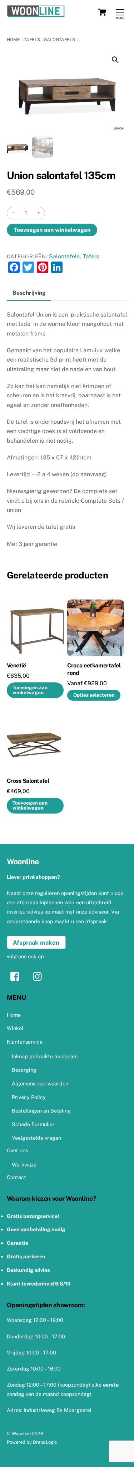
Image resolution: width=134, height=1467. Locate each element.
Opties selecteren (94, 695)
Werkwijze (24, 1165)
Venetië (16, 665)
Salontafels (59, 39)
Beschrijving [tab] (29, 292)
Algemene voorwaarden (40, 1083)
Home (13, 39)
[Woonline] (65, 12)
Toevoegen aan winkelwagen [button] (30, 690)
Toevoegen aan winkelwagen (52, 230)
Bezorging (24, 1070)
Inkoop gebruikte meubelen (45, 1056)
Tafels (32, 39)
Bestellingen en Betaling (41, 1111)
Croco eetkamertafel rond (93, 669)
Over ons (17, 1150)
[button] (115, 59)
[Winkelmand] (102, 12)
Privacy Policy (29, 1097)
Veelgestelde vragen (36, 1138)
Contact (16, 1177)
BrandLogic (45, 1442)
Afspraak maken (36, 942)
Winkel (15, 1028)
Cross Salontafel (28, 780)
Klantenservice (25, 1042)
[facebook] (16, 976)
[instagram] (39, 976)
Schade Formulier (33, 1124)
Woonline (21, 1433)
